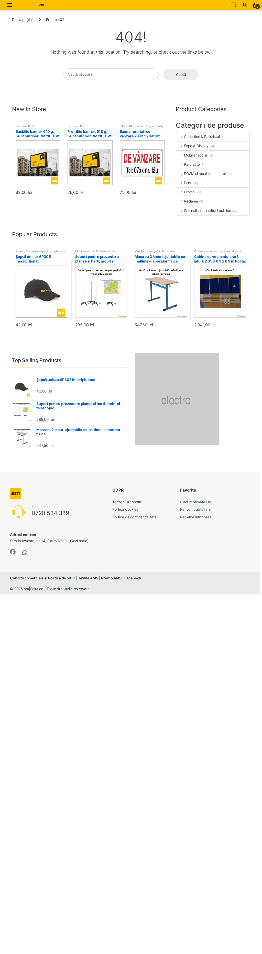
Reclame (191, 201)
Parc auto (192, 164)
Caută (181, 74)
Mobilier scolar (196, 155)
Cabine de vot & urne (208, 251)
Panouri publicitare (195, 509)
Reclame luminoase (196, 517)
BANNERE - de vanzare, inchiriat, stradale (141, 127)
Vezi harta (79, 541)
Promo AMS (111, 578)
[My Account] (244, 5)
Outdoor (21, 126)
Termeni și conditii (126, 502)
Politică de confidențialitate (134, 517)
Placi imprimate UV (195, 502)
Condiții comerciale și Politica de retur (43, 578)
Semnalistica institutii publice (207, 210)
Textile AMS (88, 578)
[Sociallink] (13, 552)
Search (234, 5)
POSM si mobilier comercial (206, 173)
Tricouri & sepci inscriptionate (46, 251)
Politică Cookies (125, 509)
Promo (189, 192)
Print (31, 126)
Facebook (132, 578)
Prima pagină (23, 19)
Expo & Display (196, 146)
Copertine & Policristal (202, 136)
